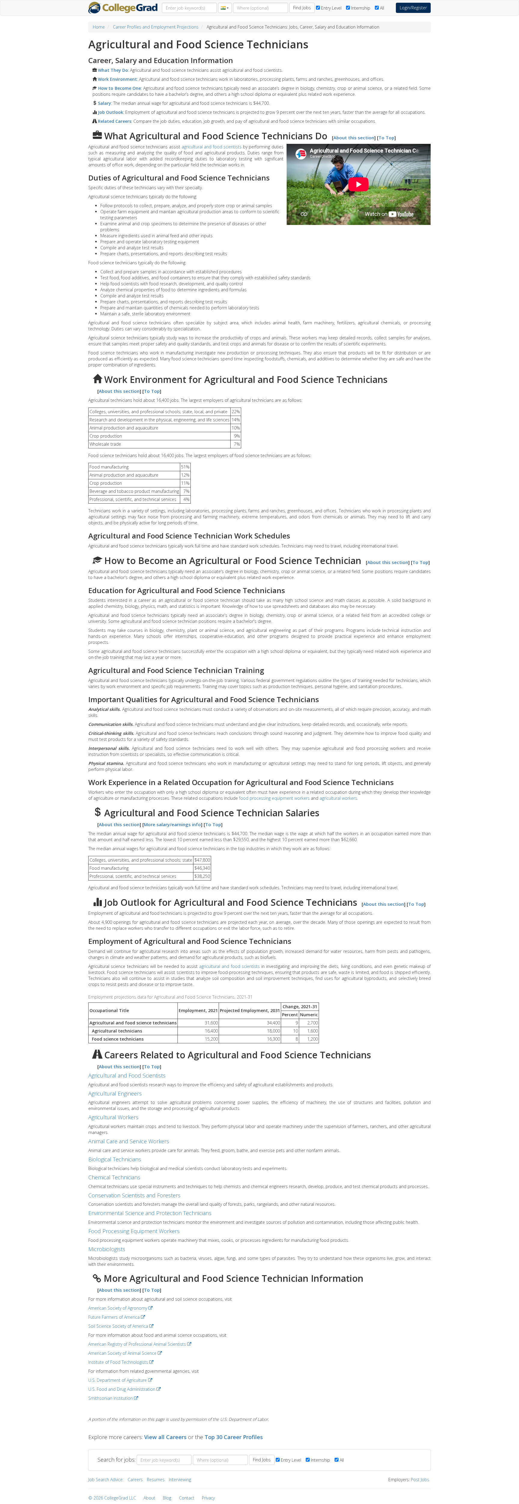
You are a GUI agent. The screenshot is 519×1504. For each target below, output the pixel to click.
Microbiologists (106, 1249)
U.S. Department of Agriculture (118, 1380)
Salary (104, 103)
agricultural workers (338, 798)
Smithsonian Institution (111, 1398)
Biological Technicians (114, 1159)
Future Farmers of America (114, 1317)
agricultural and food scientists (212, 147)
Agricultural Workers (113, 1117)
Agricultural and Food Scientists (126, 1075)
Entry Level (330, 8)
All (381, 8)
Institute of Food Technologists (118, 1362)
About (149, 1498)
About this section (353, 138)
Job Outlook (110, 112)
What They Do (112, 70)
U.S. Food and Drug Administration (122, 1389)
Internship (360, 8)
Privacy (208, 1498)
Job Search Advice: (105, 1479)
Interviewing (180, 1479)
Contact (186, 1498)
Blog (167, 1498)
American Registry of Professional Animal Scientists (137, 1344)
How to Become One (119, 88)
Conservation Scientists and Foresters (134, 1195)
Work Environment (117, 79)
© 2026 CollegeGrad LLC (112, 1498)
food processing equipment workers (274, 798)
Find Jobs (302, 8)
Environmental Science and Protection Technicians (149, 1213)
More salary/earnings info (172, 824)
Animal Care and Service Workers (128, 1141)
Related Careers (114, 121)
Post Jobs (420, 1479)
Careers (135, 1479)
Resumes (156, 1479)
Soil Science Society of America (118, 1326)
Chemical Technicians (114, 1177)
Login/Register (413, 8)
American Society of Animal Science (123, 1353)
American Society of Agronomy (118, 1308)
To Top (386, 138)
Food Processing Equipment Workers (134, 1231)
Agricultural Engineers (115, 1093)
